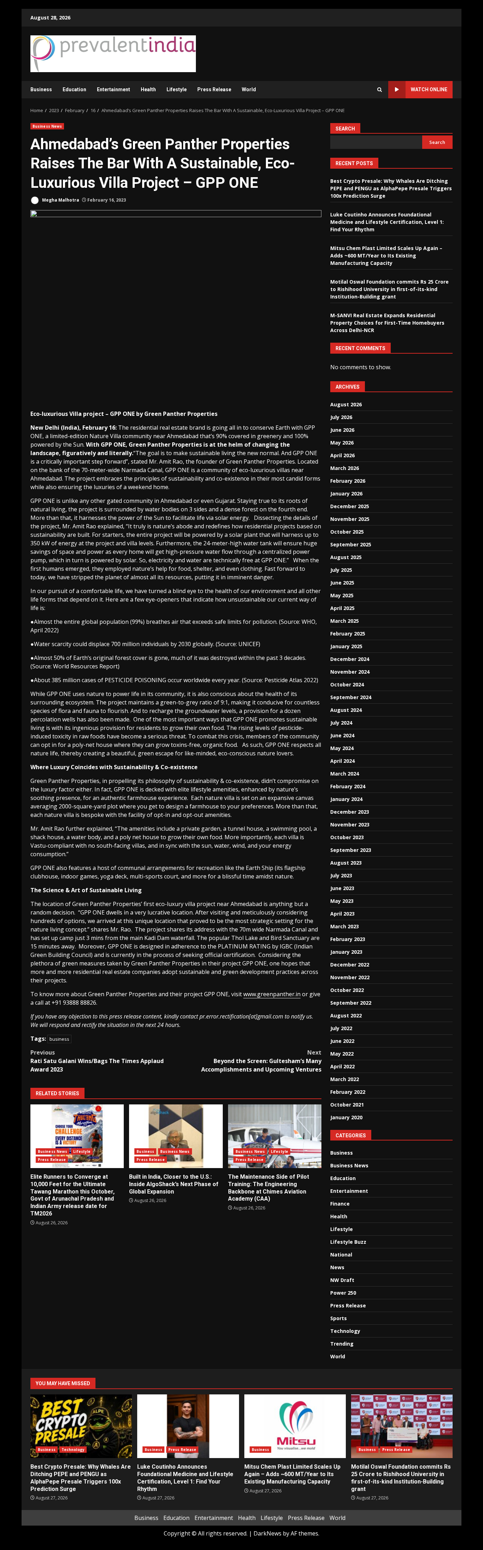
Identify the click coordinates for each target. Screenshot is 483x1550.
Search (345, 129)
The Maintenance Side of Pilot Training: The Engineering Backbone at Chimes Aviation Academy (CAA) (274, 1136)
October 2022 (347, 990)
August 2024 (346, 710)
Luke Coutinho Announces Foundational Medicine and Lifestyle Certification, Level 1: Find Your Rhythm (387, 222)
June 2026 (342, 429)
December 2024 (349, 659)
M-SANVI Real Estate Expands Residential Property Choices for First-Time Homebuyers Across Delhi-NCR (387, 322)
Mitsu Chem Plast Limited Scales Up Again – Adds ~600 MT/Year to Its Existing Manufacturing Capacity (386, 255)
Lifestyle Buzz (348, 1241)
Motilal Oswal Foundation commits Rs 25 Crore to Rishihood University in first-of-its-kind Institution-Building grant (389, 289)
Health (148, 89)
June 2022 (342, 1041)
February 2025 (347, 633)
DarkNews (267, 1533)
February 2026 (347, 480)
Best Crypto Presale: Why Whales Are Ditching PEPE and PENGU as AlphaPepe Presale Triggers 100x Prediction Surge (391, 188)
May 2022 (342, 1053)
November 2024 (349, 671)
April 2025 (342, 608)
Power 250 (343, 1292)
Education (74, 89)
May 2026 (342, 442)
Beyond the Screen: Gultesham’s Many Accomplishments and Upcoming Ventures (261, 1061)
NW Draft (342, 1280)
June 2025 (342, 582)
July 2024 (341, 722)
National (341, 1254)
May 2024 (342, 748)
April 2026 (342, 455)
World (249, 89)
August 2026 (346, 404)
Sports (338, 1318)
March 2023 (344, 926)
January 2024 (346, 799)
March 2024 (344, 773)
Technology (345, 1331)
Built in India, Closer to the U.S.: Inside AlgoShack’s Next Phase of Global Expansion (175, 1136)
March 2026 (344, 468)
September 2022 (350, 1002)
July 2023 (341, 875)
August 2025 (346, 557)
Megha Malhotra (60, 200)
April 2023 (342, 913)
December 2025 (349, 506)
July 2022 (341, 1028)
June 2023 (342, 888)
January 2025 (346, 646)
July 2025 (341, 570)
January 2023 (346, 951)
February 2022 (347, 1092)
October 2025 (347, 531)
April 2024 (342, 760)
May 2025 (342, 595)
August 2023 (346, 862)
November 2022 (349, 977)
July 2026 (341, 417)
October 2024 (347, 684)
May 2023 (342, 901)
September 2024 (350, 697)
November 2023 (349, 824)
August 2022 (346, 1015)
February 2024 (347, 786)
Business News (47, 126)
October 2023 (347, 837)
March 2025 (344, 620)
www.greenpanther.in (272, 994)
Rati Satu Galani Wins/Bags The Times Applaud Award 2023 (97, 1061)
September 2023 (350, 850)
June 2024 (342, 735)
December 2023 (349, 811)
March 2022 (344, 1079)
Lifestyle (177, 89)
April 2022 (342, 1066)
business (59, 1039)
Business (41, 89)
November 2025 (349, 519)
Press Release (214, 89)
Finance (340, 1203)
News (337, 1267)
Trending (342, 1343)
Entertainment (113, 89)
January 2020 (346, 1117)
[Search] (379, 90)
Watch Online (429, 89)
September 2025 (350, 544)
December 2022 (349, 964)
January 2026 (346, 493)
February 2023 (347, 939)
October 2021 (347, 1104)
